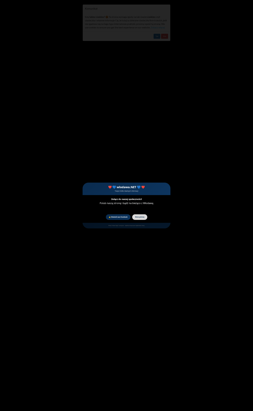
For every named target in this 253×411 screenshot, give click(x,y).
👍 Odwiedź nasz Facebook (118, 217)
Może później (139, 217)
